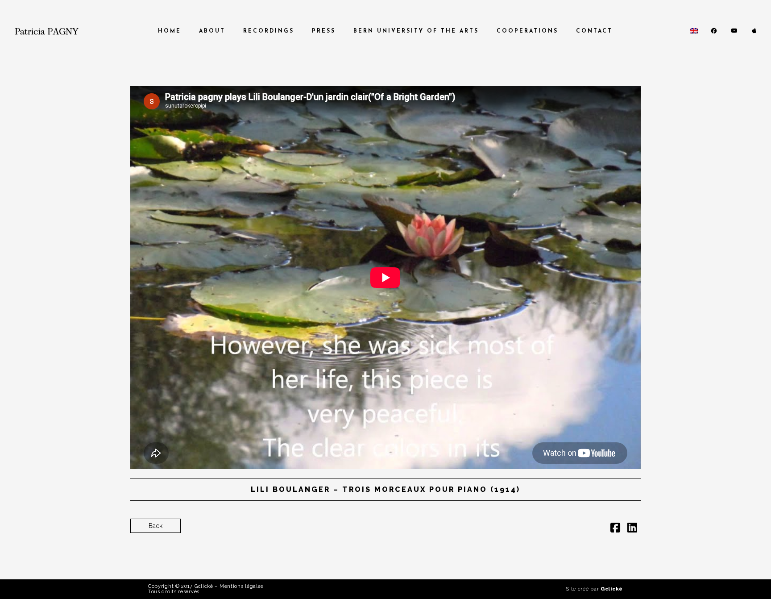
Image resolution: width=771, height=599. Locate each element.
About (212, 31)
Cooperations (527, 31)
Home (169, 31)
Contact (594, 31)
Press (324, 31)
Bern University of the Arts (416, 31)
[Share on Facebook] (615, 529)
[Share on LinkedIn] (632, 529)
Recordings (268, 31)
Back (155, 525)
